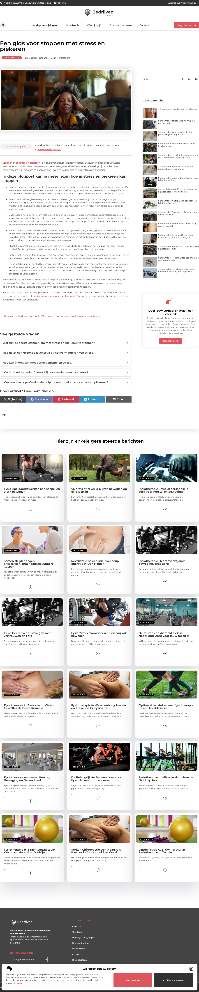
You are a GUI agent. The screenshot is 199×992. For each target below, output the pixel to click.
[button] (191, 968)
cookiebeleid (16, 983)
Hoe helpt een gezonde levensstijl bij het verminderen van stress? (66, 352)
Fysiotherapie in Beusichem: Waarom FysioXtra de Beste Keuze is (30, 707)
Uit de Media (72, 25)
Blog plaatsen (79, 960)
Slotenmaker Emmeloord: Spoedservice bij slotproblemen (178, 247)
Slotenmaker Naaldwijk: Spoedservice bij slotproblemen (177, 201)
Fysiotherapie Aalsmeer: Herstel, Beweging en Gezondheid (27, 779)
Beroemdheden (80, 943)
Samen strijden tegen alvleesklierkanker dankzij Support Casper (28, 563)
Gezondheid (12, 58)
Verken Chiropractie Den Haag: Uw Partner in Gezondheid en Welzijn (96, 851)
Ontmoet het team (120, 25)
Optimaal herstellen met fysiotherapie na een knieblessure (166, 707)
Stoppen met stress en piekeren (21, 162)
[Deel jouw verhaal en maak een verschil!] (171, 301)
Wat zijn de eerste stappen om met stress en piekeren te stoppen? (66, 342)
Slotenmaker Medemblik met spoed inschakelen (176, 144)
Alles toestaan (133, 980)
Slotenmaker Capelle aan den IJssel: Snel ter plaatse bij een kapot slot (176, 270)
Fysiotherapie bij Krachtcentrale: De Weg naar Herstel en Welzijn (29, 851)
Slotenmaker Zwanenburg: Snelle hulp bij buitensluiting (178, 179)
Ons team (77, 932)
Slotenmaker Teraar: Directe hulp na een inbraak (176, 121)
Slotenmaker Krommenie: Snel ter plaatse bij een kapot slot (175, 167)
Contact (144, 25)
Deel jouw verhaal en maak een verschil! (170, 312)
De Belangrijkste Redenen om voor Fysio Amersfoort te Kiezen (96, 779)
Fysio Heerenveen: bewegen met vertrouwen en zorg (27, 634)
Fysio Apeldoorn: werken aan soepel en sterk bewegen (32, 490)
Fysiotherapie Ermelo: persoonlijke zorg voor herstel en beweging (163, 490)
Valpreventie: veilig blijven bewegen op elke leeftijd (99, 490)
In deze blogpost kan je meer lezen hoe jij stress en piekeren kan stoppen (79, 145)
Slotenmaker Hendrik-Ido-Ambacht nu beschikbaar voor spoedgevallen (178, 156)
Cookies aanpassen (173, 980)
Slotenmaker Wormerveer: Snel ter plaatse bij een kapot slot (175, 133)
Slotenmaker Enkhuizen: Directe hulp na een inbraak (177, 213)
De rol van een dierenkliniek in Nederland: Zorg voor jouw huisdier (164, 634)
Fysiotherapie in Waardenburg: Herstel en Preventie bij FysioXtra (99, 707)
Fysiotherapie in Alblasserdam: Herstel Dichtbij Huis (166, 779)
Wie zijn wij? (94, 25)
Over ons (76, 926)
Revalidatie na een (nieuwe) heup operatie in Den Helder (95, 562)
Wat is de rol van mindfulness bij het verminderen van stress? (66, 372)
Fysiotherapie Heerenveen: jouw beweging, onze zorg (162, 562)
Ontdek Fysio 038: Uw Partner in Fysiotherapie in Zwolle (162, 851)
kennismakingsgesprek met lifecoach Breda (57, 296)
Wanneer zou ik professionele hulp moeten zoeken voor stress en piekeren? (66, 382)
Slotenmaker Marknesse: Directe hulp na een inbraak (177, 224)
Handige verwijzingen (44, 25)
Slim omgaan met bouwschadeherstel (177, 109)
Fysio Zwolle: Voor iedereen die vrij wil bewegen (98, 634)
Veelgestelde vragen (49, 149)
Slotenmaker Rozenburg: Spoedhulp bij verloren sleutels (178, 259)
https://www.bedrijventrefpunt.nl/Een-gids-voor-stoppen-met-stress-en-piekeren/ (51, 316)
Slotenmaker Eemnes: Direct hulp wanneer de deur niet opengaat (175, 236)
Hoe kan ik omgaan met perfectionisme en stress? (66, 362)
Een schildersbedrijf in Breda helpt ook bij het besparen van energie (178, 190)
